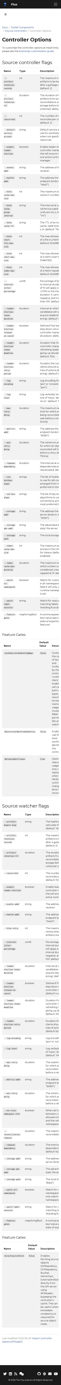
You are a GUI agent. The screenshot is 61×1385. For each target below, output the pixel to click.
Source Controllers (16, 31)
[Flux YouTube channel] (56, 1374)
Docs (5, 27)
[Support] (21, 1374)
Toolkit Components (22, 27)
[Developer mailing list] (50, 1374)
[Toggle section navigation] (5, 14)
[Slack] (44, 1374)
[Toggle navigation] (56, 4)
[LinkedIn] (10, 1374)
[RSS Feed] (15, 1374)
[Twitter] (5, 1374)
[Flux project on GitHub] (39, 1374)
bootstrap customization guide (36, 51)
